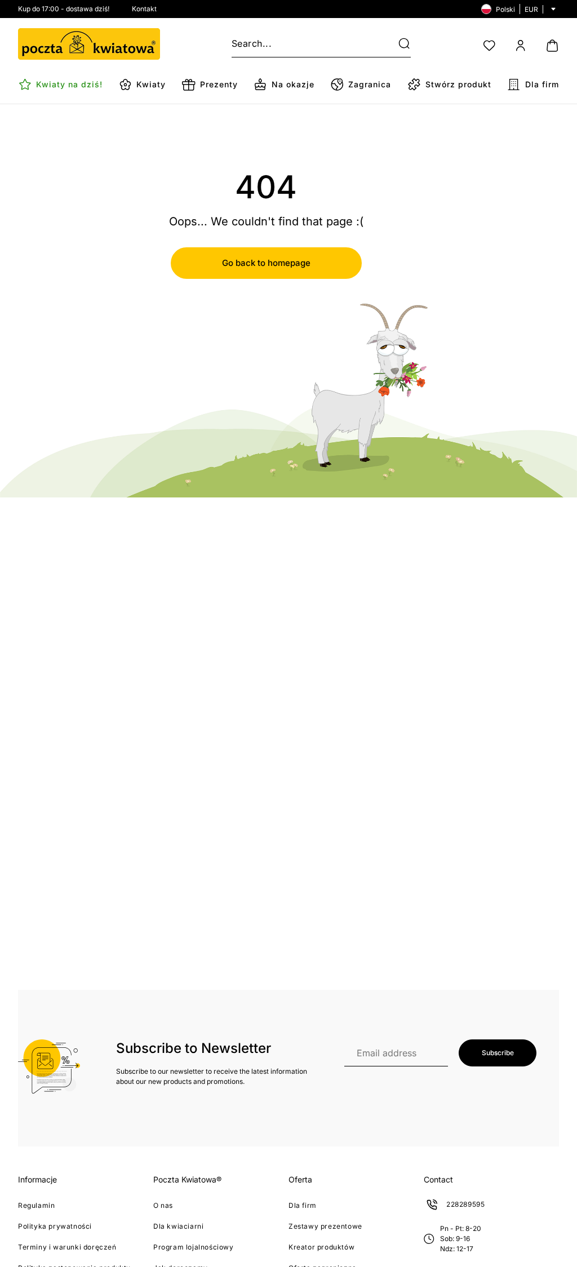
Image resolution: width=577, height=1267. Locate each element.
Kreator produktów (321, 1247)
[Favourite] (489, 46)
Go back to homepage (266, 262)
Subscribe (498, 1052)
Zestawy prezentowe (325, 1226)
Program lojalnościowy (193, 1247)
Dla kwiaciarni (178, 1226)
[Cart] (552, 46)
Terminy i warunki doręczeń (67, 1247)
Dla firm (302, 1205)
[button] (397, 43)
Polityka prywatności (55, 1226)
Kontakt (144, 9)
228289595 (465, 1204)
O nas (163, 1205)
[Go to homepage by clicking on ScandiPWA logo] (89, 44)
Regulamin (36, 1205)
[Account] (520, 46)
